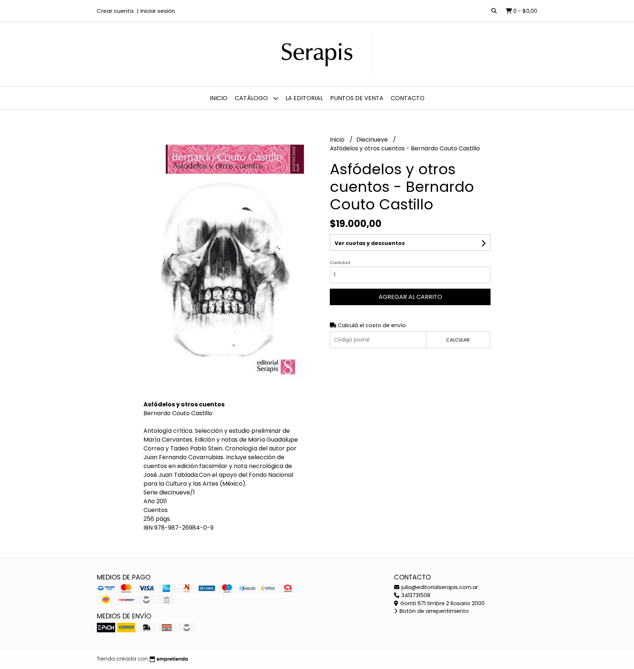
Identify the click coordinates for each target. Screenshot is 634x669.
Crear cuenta (115, 11)
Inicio (218, 98)
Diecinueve (372, 139)
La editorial (304, 98)
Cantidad (340, 263)
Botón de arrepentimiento (433, 611)
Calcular (458, 340)
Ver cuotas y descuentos (370, 243)
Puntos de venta (356, 98)
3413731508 (415, 595)
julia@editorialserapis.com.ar (439, 587)
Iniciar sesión (158, 11)
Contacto (408, 98)
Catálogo (252, 98)
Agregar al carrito (410, 297)
